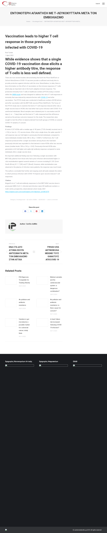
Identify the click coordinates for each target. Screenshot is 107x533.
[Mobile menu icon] (103, 3)
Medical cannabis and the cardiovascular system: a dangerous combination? (56, 284)
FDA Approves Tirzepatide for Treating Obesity (24, 280)
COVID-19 (44, 97)
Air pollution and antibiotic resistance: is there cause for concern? (55, 305)
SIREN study (16, 94)
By (32, 199)
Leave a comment (52, 199)
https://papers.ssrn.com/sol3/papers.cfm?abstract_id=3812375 (27, 192)
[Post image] (11, 280)
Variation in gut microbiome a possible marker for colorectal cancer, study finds (24, 326)
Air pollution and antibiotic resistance (24, 302)
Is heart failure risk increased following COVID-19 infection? (56, 323)
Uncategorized (20, 199)
